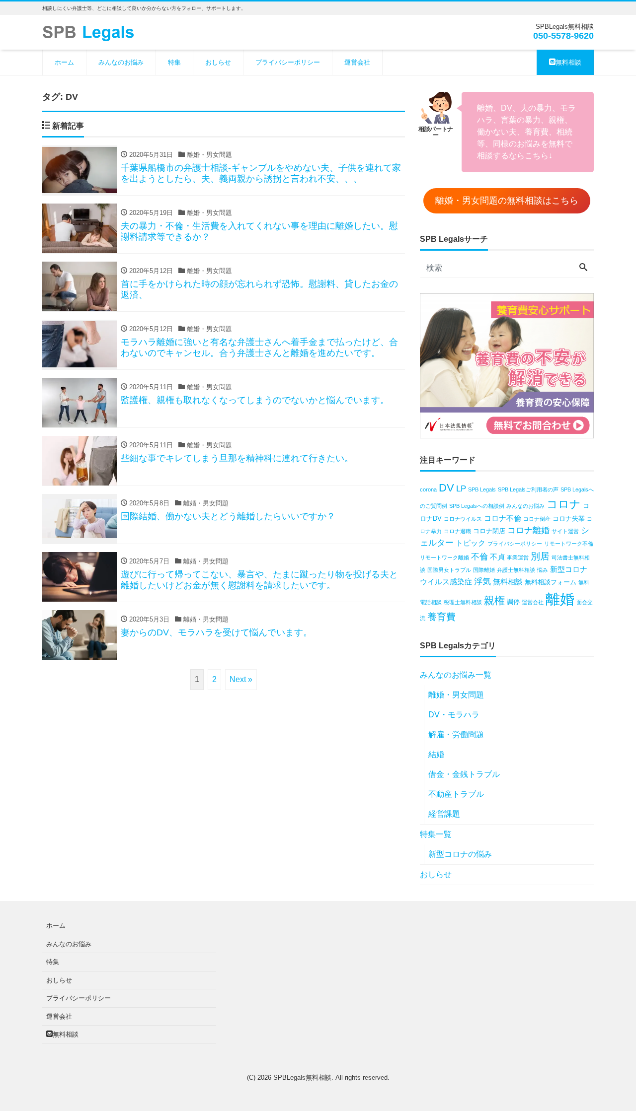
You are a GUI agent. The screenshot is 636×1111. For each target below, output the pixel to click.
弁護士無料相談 (516, 570)
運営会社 (357, 62)
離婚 (560, 599)
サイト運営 (565, 531)
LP (461, 488)
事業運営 (518, 557)
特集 (174, 62)
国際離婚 (484, 570)
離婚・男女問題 (456, 695)
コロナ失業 (569, 518)
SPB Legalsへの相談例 (476, 506)
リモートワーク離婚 (444, 557)
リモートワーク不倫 (568, 544)
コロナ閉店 (489, 531)
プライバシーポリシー (287, 62)
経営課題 (444, 814)
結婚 (436, 754)
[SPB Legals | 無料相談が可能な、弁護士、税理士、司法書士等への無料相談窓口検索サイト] (92, 31)
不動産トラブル (456, 794)
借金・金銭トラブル (464, 774)
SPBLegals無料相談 (302, 1077)
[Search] (583, 268)
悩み (542, 570)
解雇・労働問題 (456, 734)
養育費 (441, 617)
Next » (241, 679)
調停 (513, 602)
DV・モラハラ (453, 714)
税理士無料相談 (463, 602)
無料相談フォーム (550, 582)
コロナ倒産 (537, 519)
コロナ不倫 (502, 518)
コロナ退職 (457, 531)
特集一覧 (436, 834)
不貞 (497, 557)
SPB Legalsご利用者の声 (528, 489)
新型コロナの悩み (460, 854)
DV (446, 488)
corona (428, 489)
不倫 (479, 556)
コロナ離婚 (528, 530)
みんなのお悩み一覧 (455, 675)
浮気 (482, 581)
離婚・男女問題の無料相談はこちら (506, 201)
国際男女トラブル (449, 570)
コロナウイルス (463, 519)
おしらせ (218, 62)
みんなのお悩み (121, 62)
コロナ (564, 504)
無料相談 (568, 62)
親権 (494, 600)
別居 (540, 556)
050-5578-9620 (563, 36)
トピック (470, 543)
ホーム (64, 62)
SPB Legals (482, 489)
